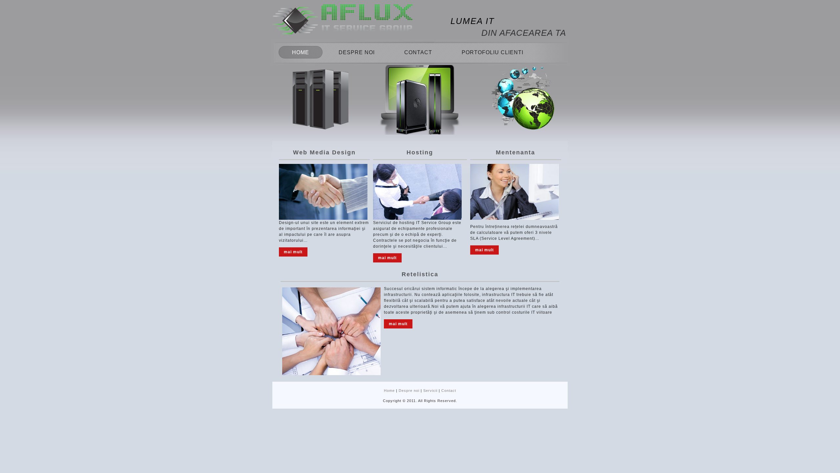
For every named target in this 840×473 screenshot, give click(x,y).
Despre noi (357, 52)
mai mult (293, 252)
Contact (418, 52)
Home (300, 52)
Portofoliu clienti (492, 52)
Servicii (430, 391)
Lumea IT (472, 21)
